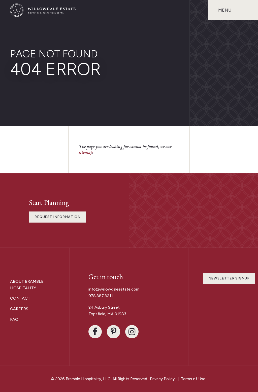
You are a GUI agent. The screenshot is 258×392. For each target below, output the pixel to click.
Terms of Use (193, 378)
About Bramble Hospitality (27, 284)
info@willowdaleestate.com (113, 289)
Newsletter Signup (229, 278)
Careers (19, 308)
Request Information (57, 217)
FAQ (14, 319)
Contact (20, 298)
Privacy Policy (162, 378)
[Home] (43, 10)
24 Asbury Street (104, 307)
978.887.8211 (100, 295)
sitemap (85, 152)
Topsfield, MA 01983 (107, 313)
